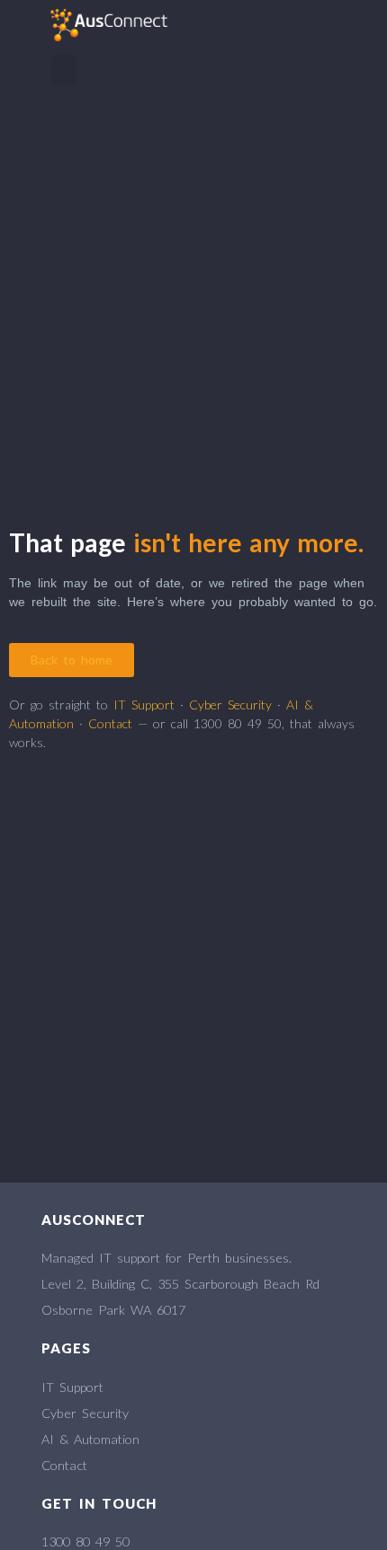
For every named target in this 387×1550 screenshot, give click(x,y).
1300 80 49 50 (85, 1541)
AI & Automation (90, 1439)
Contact (110, 723)
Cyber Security (230, 704)
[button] (63, 69)
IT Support (144, 704)
